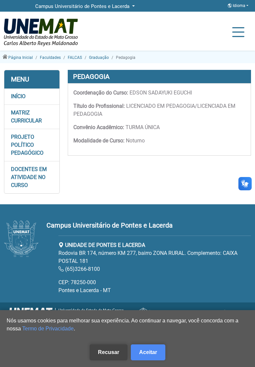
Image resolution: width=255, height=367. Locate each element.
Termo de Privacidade (48, 328)
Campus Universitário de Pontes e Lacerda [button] (83, 6)
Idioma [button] (239, 5)
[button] (31, 96)
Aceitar (148, 352)
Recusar (108, 352)
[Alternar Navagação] (238, 32)
